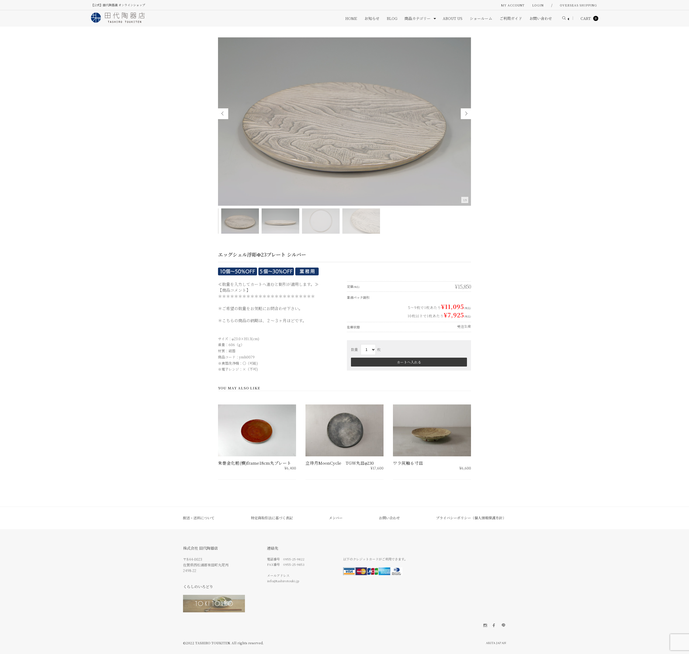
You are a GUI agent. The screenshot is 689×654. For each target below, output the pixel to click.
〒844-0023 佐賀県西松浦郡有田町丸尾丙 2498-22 (206, 565)
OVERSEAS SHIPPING (578, 5)
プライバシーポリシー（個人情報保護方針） (471, 517)
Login (538, 5)
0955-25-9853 (293, 564)
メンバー (336, 517)
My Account (513, 5)
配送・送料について (199, 517)
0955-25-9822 (293, 559)
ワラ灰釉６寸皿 (408, 462)
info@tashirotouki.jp (283, 580)
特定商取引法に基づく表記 (272, 517)
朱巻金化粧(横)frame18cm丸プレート (254, 462)
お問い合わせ (389, 517)
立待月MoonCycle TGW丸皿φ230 (339, 462)
